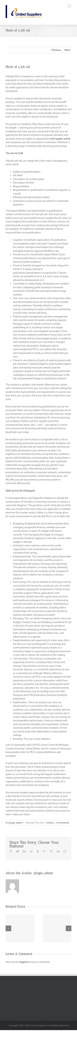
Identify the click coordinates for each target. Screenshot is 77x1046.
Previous (56, 50)
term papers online (60, 138)
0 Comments (62, 822)
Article (50, 822)
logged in (24, 962)
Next (67, 50)
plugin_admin (16, 822)
